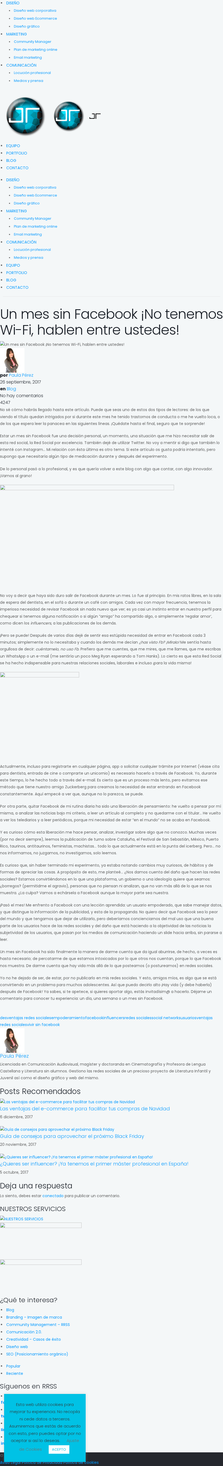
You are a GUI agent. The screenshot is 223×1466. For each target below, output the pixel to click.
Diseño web (17, 1346)
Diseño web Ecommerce (35, 18)
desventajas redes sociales (25, 1018)
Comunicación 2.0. (24, 1332)
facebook (94, 1018)
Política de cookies (81, 1462)
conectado (53, 1196)
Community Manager (32, 41)
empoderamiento (68, 1018)
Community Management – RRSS (38, 1324)
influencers (114, 1018)
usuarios (188, 1018)
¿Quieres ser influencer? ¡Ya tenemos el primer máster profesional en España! (94, 1163)
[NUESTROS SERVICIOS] (21, 1218)
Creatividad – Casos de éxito (33, 1339)
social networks (166, 1018)
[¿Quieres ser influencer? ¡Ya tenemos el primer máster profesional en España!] (76, 1157)
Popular (13, 1366)
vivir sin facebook (43, 1024)
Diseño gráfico (27, 26)
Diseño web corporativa (35, 10)
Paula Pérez (21, 375)
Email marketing (28, 57)
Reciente (14, 1373)
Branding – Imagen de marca (34, 1317)
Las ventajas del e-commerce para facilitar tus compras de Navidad (85, 1108)
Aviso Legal (10, 1462)
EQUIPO (13, 145)
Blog (11, 389)
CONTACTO (17, 168)
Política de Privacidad (42, 1462)
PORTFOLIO (16, 153)
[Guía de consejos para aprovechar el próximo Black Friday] (57, 1129)
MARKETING (16, 34)
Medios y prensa (28, 80)
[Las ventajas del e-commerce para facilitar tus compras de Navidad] (67, 1101)
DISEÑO (13, 3)
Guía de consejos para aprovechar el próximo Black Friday (72, 1136)
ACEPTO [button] (59, 1449)
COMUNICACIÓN (21, 65)
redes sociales (138, 1018)
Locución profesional (32, 72)
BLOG (11, 160)
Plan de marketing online (35, 49)
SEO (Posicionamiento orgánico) (37, 1354)
